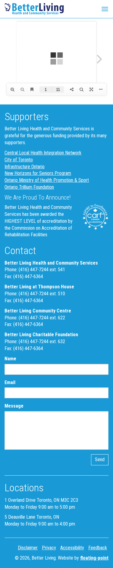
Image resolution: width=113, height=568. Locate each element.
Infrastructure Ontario (25, 166)
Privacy (49, 548)
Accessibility (72, 548)
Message (14, 406)
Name (10, 359)
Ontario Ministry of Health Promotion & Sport (47, 180)
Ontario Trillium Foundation (29, 187)
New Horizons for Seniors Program (38, 173)
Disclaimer (28, 548)
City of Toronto (19, 160)
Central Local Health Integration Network (43, 153)
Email (10, 382)
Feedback (97, 548)
